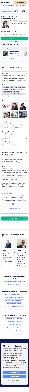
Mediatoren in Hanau (14, 284)
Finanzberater (10, 5)
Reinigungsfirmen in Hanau (14, 306)
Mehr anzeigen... (22, 80)
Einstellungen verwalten (14, 380)
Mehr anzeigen (14, 310)
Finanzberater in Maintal (14, 328)
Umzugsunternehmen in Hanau (14, 300)
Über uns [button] (3, 67)
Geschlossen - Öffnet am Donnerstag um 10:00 (13, 124)
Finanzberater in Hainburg (14, 324)
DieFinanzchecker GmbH (15, 51)
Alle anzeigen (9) (22, 101)
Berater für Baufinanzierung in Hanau (14, 281)
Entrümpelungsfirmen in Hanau (14, 297)
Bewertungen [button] (19, 67)
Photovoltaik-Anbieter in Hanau (14, 294)
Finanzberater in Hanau (20, 5)
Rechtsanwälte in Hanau (14, 303)
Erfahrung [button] (11, 67)
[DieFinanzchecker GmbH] (6, 53)
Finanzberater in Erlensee (14, 321)
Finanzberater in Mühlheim (14, 331)
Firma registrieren (20, 2)
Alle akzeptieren (14, 372)
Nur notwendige (14, 376)
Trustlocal (3, 5)
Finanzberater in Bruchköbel (14, 318)
